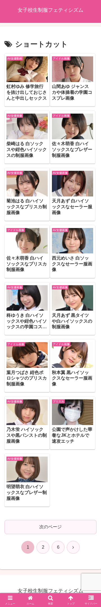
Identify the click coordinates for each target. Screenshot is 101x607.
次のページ (50, 526)
